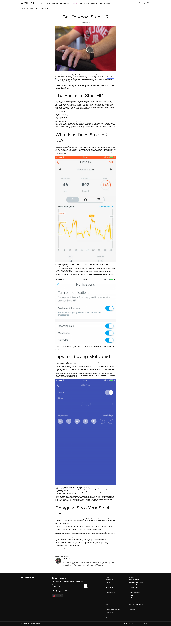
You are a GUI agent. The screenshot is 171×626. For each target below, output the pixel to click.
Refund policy (139, 623)
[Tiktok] (63, 591)
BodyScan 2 (109, 579)
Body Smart (109, 590)
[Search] (140, 3)
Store (107, 604)
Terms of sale (102, 623)
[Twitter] (66, 591)
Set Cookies (147, 623)
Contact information (129, 623)
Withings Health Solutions (136, 604)
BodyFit (108, 584)
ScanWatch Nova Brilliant (136, 582)
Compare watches (134, 592)
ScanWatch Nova (134, 579)
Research (132, 609)
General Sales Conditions (113, 609)
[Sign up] (85, 586)
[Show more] (128, 617)
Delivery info (109, 612)
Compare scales (110, 592)
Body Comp (109, 587)
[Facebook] (53, 591)
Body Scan (109, 582)
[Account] (144, 3)
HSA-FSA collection (111, 607)
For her (131, 597)
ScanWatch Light (134, 587)
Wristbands (132, 590)
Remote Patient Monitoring (137, 607)
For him (131, 595)
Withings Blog (30, 8)
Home (23, 8)
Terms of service (111, 623)
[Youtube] (59, 591)
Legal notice (120, 623)
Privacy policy (94, 623)
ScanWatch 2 (133, 584)
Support (94, 548)
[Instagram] (56, 591)
